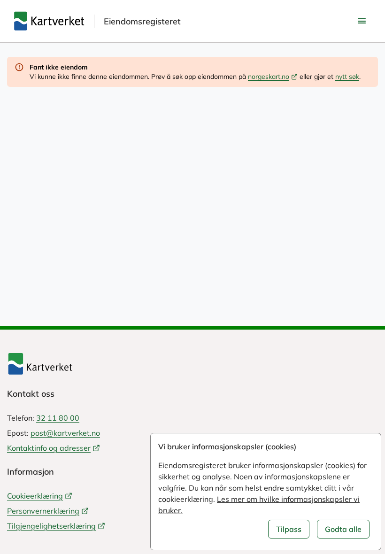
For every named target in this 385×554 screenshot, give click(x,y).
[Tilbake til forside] (192, 364)
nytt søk (347, 76)
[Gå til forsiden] (49, 21)
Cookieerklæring (35, 495)
